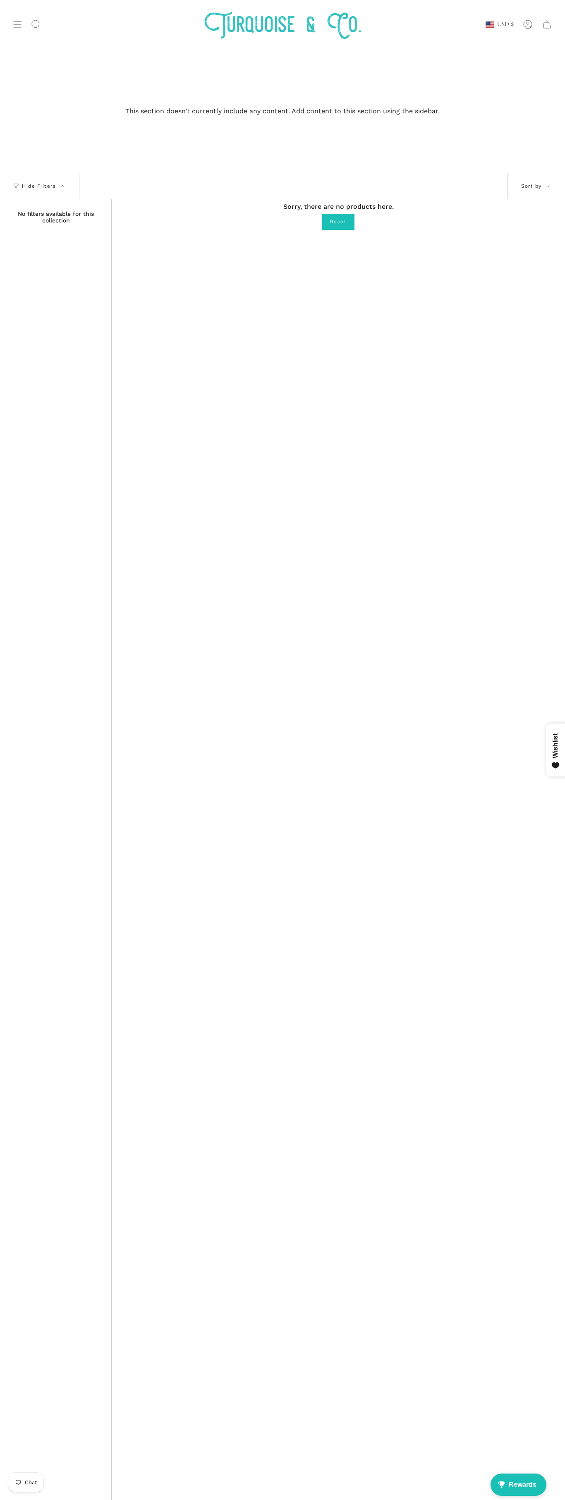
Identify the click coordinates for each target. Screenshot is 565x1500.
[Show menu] (17, 24)
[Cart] (546, 24)
